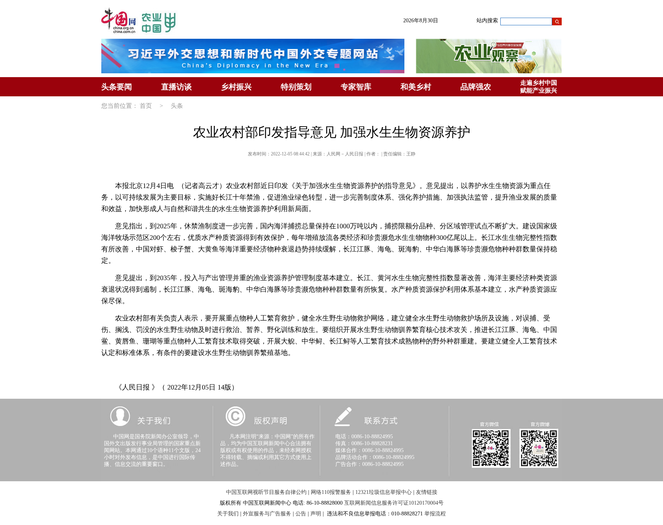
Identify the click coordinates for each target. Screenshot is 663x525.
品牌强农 (475, 87)
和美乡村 (416, 87)
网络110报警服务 (331, 492)
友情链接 (426, 492)
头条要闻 (116, 87)
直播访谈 (176, 87)
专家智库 (356, 87)
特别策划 (296, 87)
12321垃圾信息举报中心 (383, 492)
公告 (300, 514)
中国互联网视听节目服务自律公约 (266, 492)
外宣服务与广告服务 (267, 514)
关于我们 (228, 514)
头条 (177, 105)
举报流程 (435, 514)
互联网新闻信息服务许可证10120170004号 (394, 503)
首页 (146, 105)
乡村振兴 (236, 87)
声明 (315, 514)
